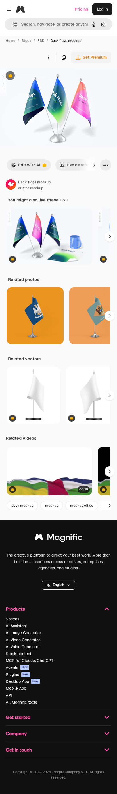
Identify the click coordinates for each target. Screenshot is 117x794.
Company (16, 733)
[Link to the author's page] (11, 185)
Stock (26, 40)
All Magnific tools (21, 702)
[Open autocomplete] (12, 24)
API (9, 695)
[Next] (94, 165)
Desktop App (22, 681)
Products (15, 609)
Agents (17, 667)
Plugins (17, 674)
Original (36, 76)
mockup (51, 505)
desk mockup (22, 505)
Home (10, 40)
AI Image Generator (23, 632)
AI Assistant (16, 625)
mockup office (81, 505)
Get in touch (19, 750)
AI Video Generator (23, 639)
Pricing (81, 9)
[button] (58, 585)
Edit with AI (25, 166)
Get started (18, 717)
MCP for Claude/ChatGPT (29, 660)
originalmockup (30, 188)
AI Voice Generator (23, 646)
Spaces (12, 619)
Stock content (18, 653)
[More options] (48, 57)
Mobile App (16, 688)
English (58, 585)
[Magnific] (58, 538)
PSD (40, 40)
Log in (102, 9)
